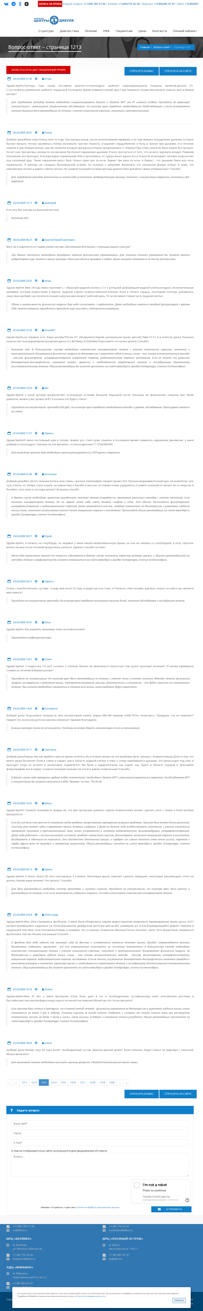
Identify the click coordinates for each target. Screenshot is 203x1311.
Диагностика (69, 31)
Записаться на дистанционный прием (38, 69)
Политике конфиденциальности (91, 1296)
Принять (179, 1300)
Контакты (159, 31)
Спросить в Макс (142, 71)
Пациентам (124, 31)
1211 (24, 1082)
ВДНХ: (180, 4)
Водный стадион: (73, 4)
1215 (63, 1082)
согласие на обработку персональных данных (97, 1207)
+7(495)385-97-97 (164, 4)
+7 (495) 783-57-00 (94, 4)
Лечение (91, 31)
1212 (34, 1082)
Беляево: (113, 4)
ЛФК (106, 31)
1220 (112, 1082)
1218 (92, 1082)
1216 (73, 1082)
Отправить (174, 1209)
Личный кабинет (185, 31)
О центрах (46, 31)
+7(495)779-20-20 (129, 4)
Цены (142, 31)
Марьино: (147, 4)
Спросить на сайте (178, 71)
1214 (53, 1082)
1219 (102, 1082)
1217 (82, 1082)
